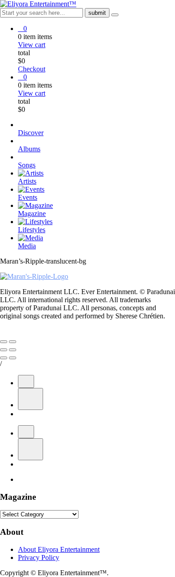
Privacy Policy (38, 557)
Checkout (31, 69)
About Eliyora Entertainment (59, 549)
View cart (31, 44)
